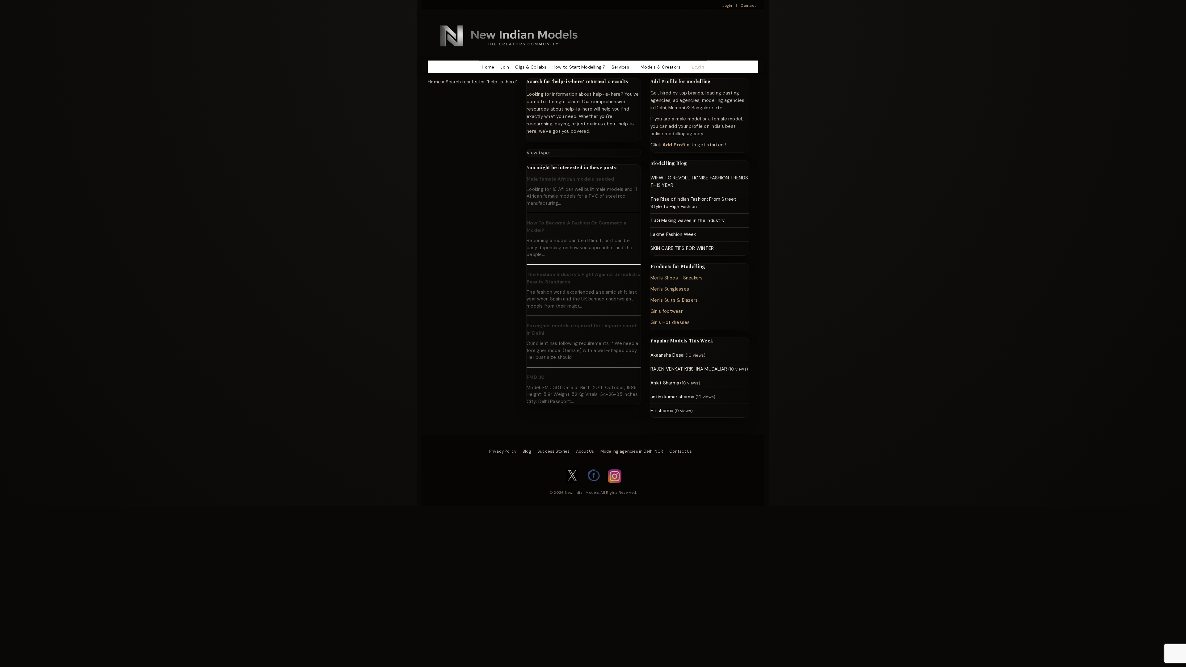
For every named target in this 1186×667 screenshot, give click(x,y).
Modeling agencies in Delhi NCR (631, 451)
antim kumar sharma (672, 397)
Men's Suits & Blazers (674, 300)
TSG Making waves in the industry (687, 220)
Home (488, 67)
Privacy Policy (502, 451)
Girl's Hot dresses (670, 322)
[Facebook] (594, 486)
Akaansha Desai (667, 355)
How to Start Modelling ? (579, 67)
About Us (585, 451)
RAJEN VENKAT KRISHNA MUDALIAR (688, 369)
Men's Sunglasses (669, 289)
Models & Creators (660, 67)
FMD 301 (537, 377)
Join (504, 67)
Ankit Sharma (664, 383)
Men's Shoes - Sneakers (676, 278)
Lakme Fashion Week (673, 234)
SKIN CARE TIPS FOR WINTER (682, 248)
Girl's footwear (666, 311)
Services (620, 67)
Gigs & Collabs (530, 67)
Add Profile (676, 145)
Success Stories (553, 451)
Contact (748, 5)
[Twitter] (572, 486)
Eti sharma (662, 411)
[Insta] (614, 486)
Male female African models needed (570, 179)
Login (727, 5)
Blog (527, 451)
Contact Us (680, 451)
